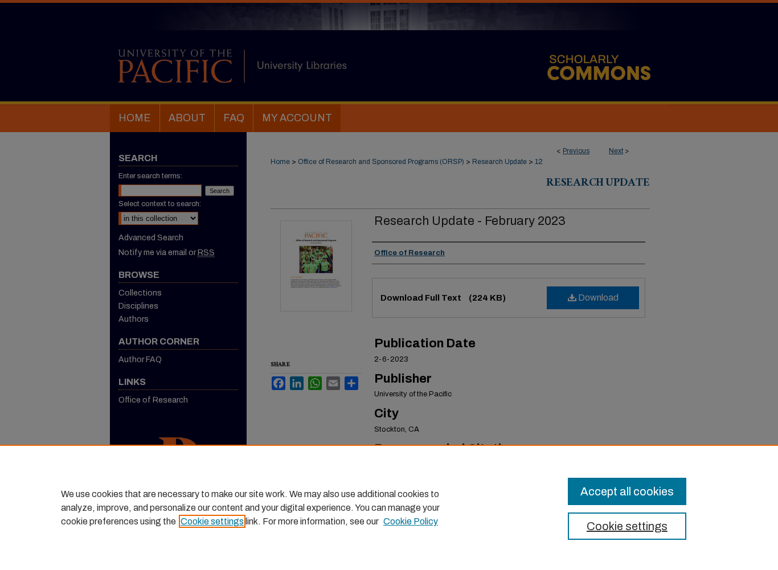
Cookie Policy (410, 521)
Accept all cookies (627, 491)
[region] (389, 507)
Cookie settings (212, 521)
